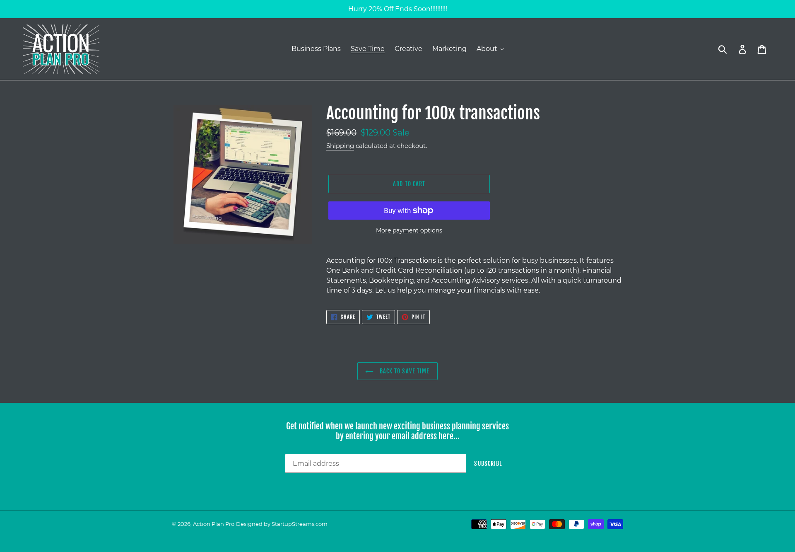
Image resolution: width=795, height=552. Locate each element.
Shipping (340, 146)
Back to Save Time (403, 371)
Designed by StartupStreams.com (282, 524)
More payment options (409, 230)
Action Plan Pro (213, 524)
